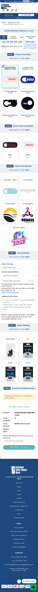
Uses (19, 514)
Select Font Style (7, 264)
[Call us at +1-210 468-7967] (12, 11)
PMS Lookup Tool (19, 502)
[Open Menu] (16, 10)
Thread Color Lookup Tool (19, 506)
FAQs (19, 491)
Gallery (19, 487)
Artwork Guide (19, 518)
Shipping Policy (19, 539)
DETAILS (32, 1)
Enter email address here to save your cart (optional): (18, 437)
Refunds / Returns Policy (19, 531)
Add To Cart (21, 447)
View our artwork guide (9, 293)
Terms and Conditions (19, 535)
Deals (19, 494)
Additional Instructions (9, 296)
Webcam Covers (14, 23)
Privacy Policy (19, 528)
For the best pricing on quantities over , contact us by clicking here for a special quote (30, 46)
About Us (19, 483)
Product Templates (19, 547)
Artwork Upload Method (10, 272)
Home (4, 23)
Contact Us (19, 510)
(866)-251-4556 (21, 557)
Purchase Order (19, 543)
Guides (19, 498)
